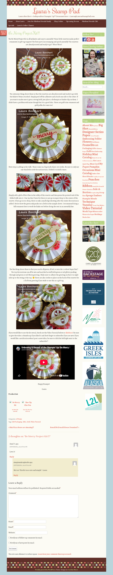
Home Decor (95, 158)
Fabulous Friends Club (90, 21)
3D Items (19, 419)
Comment (12, 493)
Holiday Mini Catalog (90, 155)
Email (10, 527)
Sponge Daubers (94, 195)
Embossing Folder (92, 138)
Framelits (88, 145)
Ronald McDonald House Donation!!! (64, 427)
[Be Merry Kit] (15, 405)
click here (69, 333)
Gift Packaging (17, 422)
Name (10, 521)
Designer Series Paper (93, 133)
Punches (93, 179)
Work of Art (86, 217)
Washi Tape (87, 211)
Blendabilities (93, 129)
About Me (87, 125)
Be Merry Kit (15, 409)
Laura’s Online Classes (25, 25)
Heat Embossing (96, 151)
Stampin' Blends (89, 198)
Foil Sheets (95, 142)
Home (10, 21)
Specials (11, 25)
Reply (12, 457)
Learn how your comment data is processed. (54, 554)
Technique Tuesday (88, 203)
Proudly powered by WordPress (45, 569)
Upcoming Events (72, 21)
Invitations (90, 161)
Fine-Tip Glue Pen (27, 409)
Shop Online (58, 21)
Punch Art (85, 180)
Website (11, 532)
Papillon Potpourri (98, 177)
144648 (15, 411)
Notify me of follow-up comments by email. (26, 538)
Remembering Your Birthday (90, 183)
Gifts (24, 422)
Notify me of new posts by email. (22, 543)
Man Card (94, 163)
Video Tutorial (36, 422)
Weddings (98, 214)
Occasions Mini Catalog (91, 171)
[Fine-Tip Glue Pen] (27, 405)
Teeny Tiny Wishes (98, 205)
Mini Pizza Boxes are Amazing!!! (21, 427)
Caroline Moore (73, 569)
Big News (95, 126)
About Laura (20, 21)
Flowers (87, 142)
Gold (28, 422)
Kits (94, 160)
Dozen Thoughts (95, 136)
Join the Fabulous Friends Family (39, 21)
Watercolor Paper (88, 214)
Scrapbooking (95, 193)
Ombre (94, 174)
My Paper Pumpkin (92, 165)
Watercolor (97, 211)
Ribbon (87, 186)
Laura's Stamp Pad (56, 10)
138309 (27, 411)
